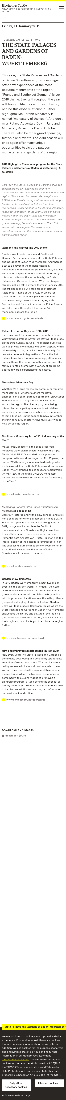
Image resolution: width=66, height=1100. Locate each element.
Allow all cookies (47, 1083)
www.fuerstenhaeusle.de (21, 566)
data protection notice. (15, 1059)
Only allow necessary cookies (16, 1085)
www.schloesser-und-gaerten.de (25, 638)
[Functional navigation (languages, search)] (61, 8)
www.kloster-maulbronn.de (22, 494)
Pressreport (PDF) (15, 735)
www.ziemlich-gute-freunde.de (24, 318)
